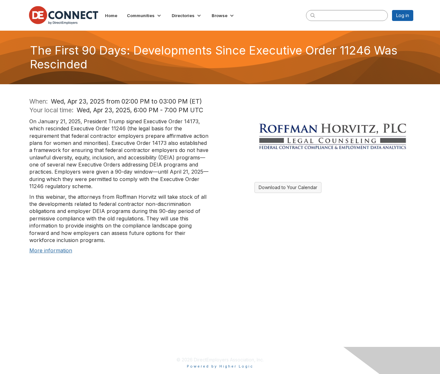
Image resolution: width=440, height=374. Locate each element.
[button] (144, 15)
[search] (313, 15)
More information (50, 250)
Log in (402, 15)
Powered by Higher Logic (220, 366)
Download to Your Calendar (288, 187)
